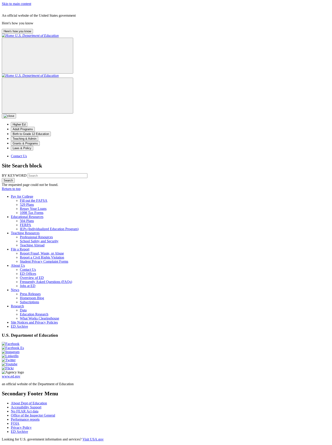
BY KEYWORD (14, 175)
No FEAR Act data (24, 411)
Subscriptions (29, 302)
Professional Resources (36, 237)
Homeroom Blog (32, 298)
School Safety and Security (39, 241)
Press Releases (30, 294)
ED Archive (19, 326)
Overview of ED (32, 278)
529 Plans (27, 204)
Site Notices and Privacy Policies (34, 322)
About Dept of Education (29, 403)
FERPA (25, 225)
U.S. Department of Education (37, 35)
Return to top (11, 189)
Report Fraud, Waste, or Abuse (42, 253)
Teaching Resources (25, 233)
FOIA (15, 423)
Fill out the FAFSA (33, 200)
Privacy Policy (21, 427)
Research (17, 306)
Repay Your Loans (33, 209)
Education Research (34, 314)
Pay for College (22, 196)
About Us (18, 265)
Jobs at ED (27, 286)
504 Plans (27, 221)
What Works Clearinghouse (39, 318)
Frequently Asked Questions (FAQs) (46, 282)
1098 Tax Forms (31, 213)
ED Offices (28, 274)
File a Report (20, 249)
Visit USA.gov (93, 439)
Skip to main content (16, 4)
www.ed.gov (11, 376)
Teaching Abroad (32, 245)
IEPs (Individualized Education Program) (49, 229)
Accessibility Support (26, 407)
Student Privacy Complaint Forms (44, 261)
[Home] (8, 35)
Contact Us (19, 156)
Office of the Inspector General (33, 415)
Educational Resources (27, 217)
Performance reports (25, 419)
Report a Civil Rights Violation (42, 257)
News (15, 290)
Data (23, 310)
